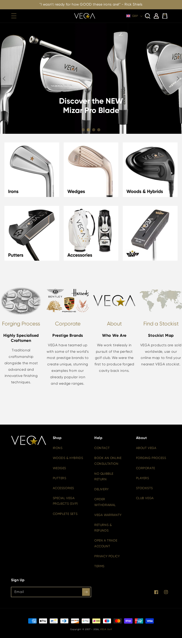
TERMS (99, 566)
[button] (13, 16)
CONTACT (102, 448)
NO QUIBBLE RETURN (103, 476)
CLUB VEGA (145, 498)
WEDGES (59, 468)
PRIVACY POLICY (107, 556)
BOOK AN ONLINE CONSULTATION (107, 460)
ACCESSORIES (63, 488)
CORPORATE (145, 468)
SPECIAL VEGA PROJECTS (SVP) (65, 500)
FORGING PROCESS (151, 458)
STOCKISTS (144, 488)
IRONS (58, 448)
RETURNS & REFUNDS (103, 527)
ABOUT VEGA (146, 448)
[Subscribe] (86, 592)
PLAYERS (142, 478)
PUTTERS (59, 478)
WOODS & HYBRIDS (68, 458)
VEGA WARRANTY (108, 515)
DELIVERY (101, 489)
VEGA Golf (106, 629)
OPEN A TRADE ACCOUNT (105, 543)
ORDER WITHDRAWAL (105, 501)
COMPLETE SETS (65, 514)
